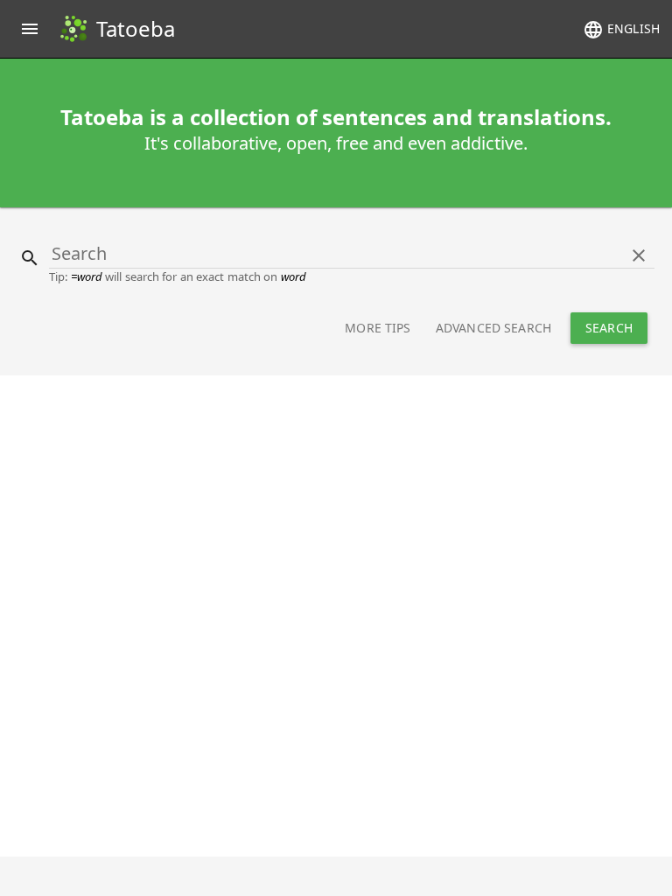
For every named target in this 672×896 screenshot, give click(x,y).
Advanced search (493, 327)
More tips (377, 327)
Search (609, 327)
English (621, 29)
